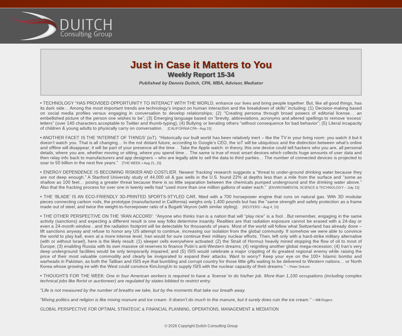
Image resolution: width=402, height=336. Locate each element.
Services (92, 46)
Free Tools (252, 46)
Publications (210, 46)
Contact (287, 46)
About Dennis (53, 46)
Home (18, 46)
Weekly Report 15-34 (201, 75)
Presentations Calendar (148, 46)
